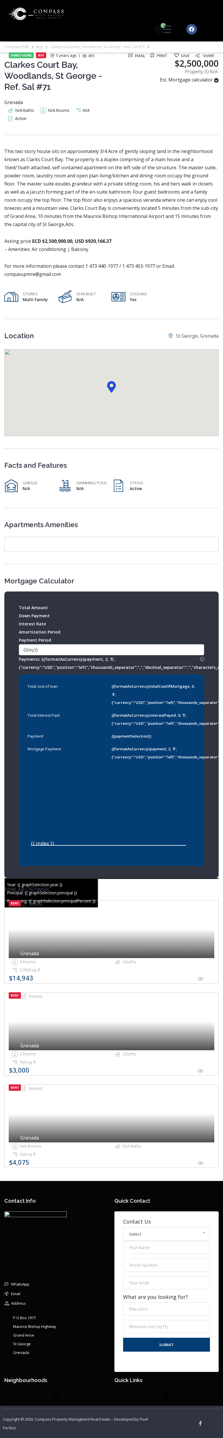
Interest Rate (32, 624)
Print (162, 55)
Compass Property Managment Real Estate (72, 1419)
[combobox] (166, 1234)
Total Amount (33, 607)
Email (140, 55)
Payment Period (35, 640)
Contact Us (137, 1222)
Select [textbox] (135, 1234)
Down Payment (34, 615)
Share (208, 55)
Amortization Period (39, 632)
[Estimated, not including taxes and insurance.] (202, 659)
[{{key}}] (111, 650)
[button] (111, 387)
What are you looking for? (155, 1297)
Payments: (111, 662)
